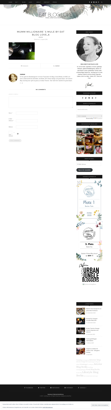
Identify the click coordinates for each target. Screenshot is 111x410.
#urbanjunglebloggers (81, 369)
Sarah (57, 66)
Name (10, 113)
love (30, 2)
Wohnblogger (84, 364)
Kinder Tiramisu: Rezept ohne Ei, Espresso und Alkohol (92, 330)
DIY (87, 361)
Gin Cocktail (86, 376)
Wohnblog (79, 360)
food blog (90, 367)
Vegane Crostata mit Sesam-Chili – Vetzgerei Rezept (93, 350)
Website (11, 127)
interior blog (95, 360)
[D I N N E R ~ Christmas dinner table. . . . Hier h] (98, 132)
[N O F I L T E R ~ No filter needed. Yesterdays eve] (89, 149)
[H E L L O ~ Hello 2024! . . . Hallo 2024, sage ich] (80, 132)
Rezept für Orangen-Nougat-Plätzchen (92, 319)
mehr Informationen (48, 407)
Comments (24, 66)
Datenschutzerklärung (58, 394)
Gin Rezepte (95, 376)
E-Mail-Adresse (11, 119)
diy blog (96, 361)
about (38, 2)
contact (47, 2)
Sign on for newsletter (84, 170)
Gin (88, 360)
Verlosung (85, 360)
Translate (99, 118)
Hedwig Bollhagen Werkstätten (91, 339)
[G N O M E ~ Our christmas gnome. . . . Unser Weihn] (89, 132)
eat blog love (91, 364)
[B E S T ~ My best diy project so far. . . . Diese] (98, 149)
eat (16, 2)
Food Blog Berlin (93, 369)
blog (24, 2)
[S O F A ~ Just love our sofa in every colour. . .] (80, 149)
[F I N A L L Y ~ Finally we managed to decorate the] (98, 141)
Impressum (50, 394)
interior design (80, 362)
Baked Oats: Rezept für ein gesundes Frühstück (93, 309)
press (55, 2)
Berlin (91, 376)
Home (10, 2)
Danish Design (91, 361)
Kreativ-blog (79, 372)
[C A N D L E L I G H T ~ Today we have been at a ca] (89, 141)
